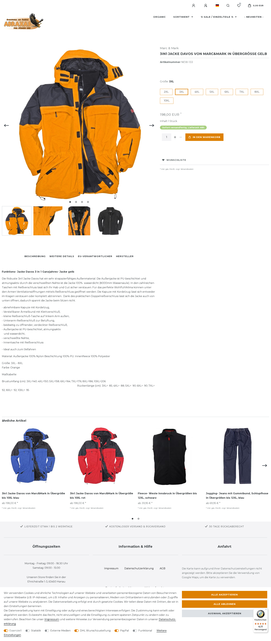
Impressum (51, 619)
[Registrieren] (206, 5)
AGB (162, 568)
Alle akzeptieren (224, 594)
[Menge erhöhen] (175, 137)
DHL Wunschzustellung (95, 630)
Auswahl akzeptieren (224, 613)
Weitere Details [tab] (61, 256)
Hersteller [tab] (125, 256)
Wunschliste (176, 160)
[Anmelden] (194, 5)
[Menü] (266, 610)
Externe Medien (60, 630)
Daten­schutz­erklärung (139, 568)
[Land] (217, 5)
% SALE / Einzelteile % (217, 17)
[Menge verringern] (180, 137)
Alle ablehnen (225, 604)
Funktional (145, 630)
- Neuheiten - (253, 17)
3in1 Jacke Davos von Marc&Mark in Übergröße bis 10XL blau (33, 495)
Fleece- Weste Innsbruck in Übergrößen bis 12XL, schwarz (167, 495)
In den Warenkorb (206, 137)
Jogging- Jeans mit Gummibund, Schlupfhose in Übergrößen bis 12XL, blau (237, 495)
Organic (159, 17)
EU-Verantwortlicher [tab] (95, 256)
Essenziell (15, 630)
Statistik (36, 630)
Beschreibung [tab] (35, 256)
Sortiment (181, 17)
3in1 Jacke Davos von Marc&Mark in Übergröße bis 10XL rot (101, 495)
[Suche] (228, 5)
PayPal (124, 630)
